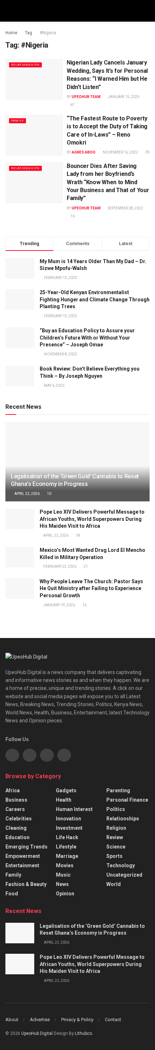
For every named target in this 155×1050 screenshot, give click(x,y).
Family (17, 120)
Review (114, 837)
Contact (113, 1019)
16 (72, 216)
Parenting (118, 790)
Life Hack (67, 837)
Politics (115, 809)
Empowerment (22, 856)
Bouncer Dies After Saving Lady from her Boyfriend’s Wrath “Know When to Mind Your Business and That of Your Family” (108, 182)
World (113, 884)
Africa (12, 790)
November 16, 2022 (120, 152)
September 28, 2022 (125, 208)
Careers (15, 809)
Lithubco (83, 1033)
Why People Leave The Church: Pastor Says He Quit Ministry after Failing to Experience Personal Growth (91, 588)
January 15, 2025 (123, 97)
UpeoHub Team (86, 97)
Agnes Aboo (84, 152)
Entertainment (22, 865)
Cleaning (16, 828)
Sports (114, 856)
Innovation (68, 818)
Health (63, 800)
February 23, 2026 (59, 566)
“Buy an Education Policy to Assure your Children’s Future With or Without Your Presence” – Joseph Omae (87, 337)
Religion (116, 828)
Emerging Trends (26, 847)
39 (147, 152)
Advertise (40, 1019)
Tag (28, 32)
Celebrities (18, 818)
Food (11, 893)
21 (85, 566)
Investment (69, 828)
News (62, 884)
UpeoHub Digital (37, 1033)
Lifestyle (66, 847)
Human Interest (74, 809)
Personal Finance (127, 800)
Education (17, 837)
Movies (65, 865)
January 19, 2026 (59, 605)
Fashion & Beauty (25, 884)
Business (16, 800)
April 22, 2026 (27, 494)
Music (63, 875)
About (11, 1019)
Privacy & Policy (77, 1019)
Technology (120, 865)
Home (11, 32)
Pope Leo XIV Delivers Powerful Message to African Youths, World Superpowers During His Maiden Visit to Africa (92, 519)
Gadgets (66, 790)
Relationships (25, 64)
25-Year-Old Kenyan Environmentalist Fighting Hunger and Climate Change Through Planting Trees (95, 299)
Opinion (65, 893)
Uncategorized (124, 875)
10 (48, 494)
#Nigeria (48, 32)
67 (72, 105)
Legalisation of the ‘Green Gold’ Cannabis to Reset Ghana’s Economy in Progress (75, 480)
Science (115, 847)
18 (77, 535)
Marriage (67, 856)
